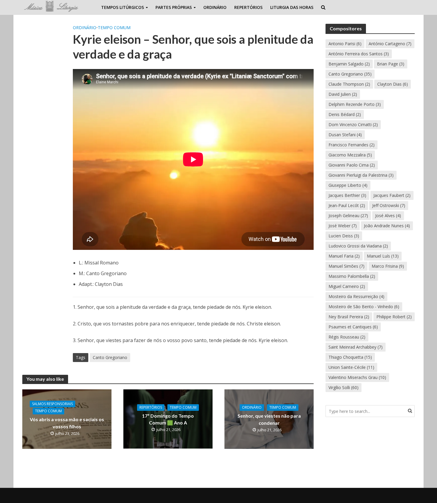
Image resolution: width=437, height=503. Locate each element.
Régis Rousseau (346, 337)
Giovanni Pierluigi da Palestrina (361, 175)
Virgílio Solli (343, 387)
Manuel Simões (346, 266)
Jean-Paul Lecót (346, 205)
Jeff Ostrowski (388, 205)
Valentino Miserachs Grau (357, 377)
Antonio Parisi (344, 43)
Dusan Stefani (345, 134)
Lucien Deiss (343, 236)
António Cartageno (390, 43)
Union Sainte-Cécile (351, 367)
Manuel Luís (383, 256)
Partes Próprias (173, 7)
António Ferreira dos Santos (358, 54)
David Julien (342, 94)
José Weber (342, 225)
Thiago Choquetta (350, 357)
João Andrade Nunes (387, 225)
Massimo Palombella (351, 276)
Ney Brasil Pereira (348, 316)
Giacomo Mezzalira (350, 155)
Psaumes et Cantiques (353, 327)
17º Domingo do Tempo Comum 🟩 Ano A (168, 419)
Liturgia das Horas (291, 7)
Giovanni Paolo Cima (351, 165)
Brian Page (390, 64)
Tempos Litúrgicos (122, 7)
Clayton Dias (392, 84)
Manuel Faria (344, 256)
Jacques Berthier (347, 195)
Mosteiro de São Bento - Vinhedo (363, 306)
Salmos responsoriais (52, 403)
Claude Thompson (349, 84)
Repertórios (248, 7)
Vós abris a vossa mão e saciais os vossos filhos (67, 422)
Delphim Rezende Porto (354, 104)
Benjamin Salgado (349, 64)
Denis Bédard (344, 114)
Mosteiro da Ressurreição (356, 296)
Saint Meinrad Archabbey (355, 347)
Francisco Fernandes (351, 145)
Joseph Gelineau (348, 215)
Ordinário (215, 7)
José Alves (388, 215)
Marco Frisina (388, 266)
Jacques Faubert (392, 195)
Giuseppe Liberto (347, 185)
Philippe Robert (394, 316)
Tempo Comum (114, 27)
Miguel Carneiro (346, 286)
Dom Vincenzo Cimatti (353, 124)
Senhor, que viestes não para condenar (269, 419)
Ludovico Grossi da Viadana (358, 246)
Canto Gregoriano (110, 357)
